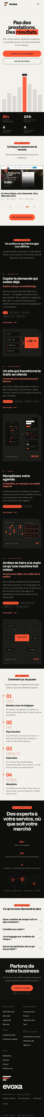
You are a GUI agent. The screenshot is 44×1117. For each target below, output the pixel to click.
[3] (24, 206)
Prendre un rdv (8, 1068)
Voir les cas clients (22, 61)
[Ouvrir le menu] (38, 4)
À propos (6, 1060)
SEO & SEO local (8, 1012)
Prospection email (9, 1035)
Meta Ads (6, 1024)
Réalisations (7, 1056)
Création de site (29, 1012)
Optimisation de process (32, 1037)
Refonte (26, 1016)
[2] (21, 206)
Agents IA (27, 1045)
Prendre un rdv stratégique (22, 54)
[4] (28, 206)
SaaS (25, 1024)
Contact (5, 1064)
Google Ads (7, 1020)
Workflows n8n (28, 1041)
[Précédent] (9, 206)
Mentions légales (25, 1115)
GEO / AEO (6, 1016)
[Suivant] (34, 206)
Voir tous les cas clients (22, 217)
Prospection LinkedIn (10, 1039)
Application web (29, 1020)
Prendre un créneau (22, 988)
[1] (16, 206)
